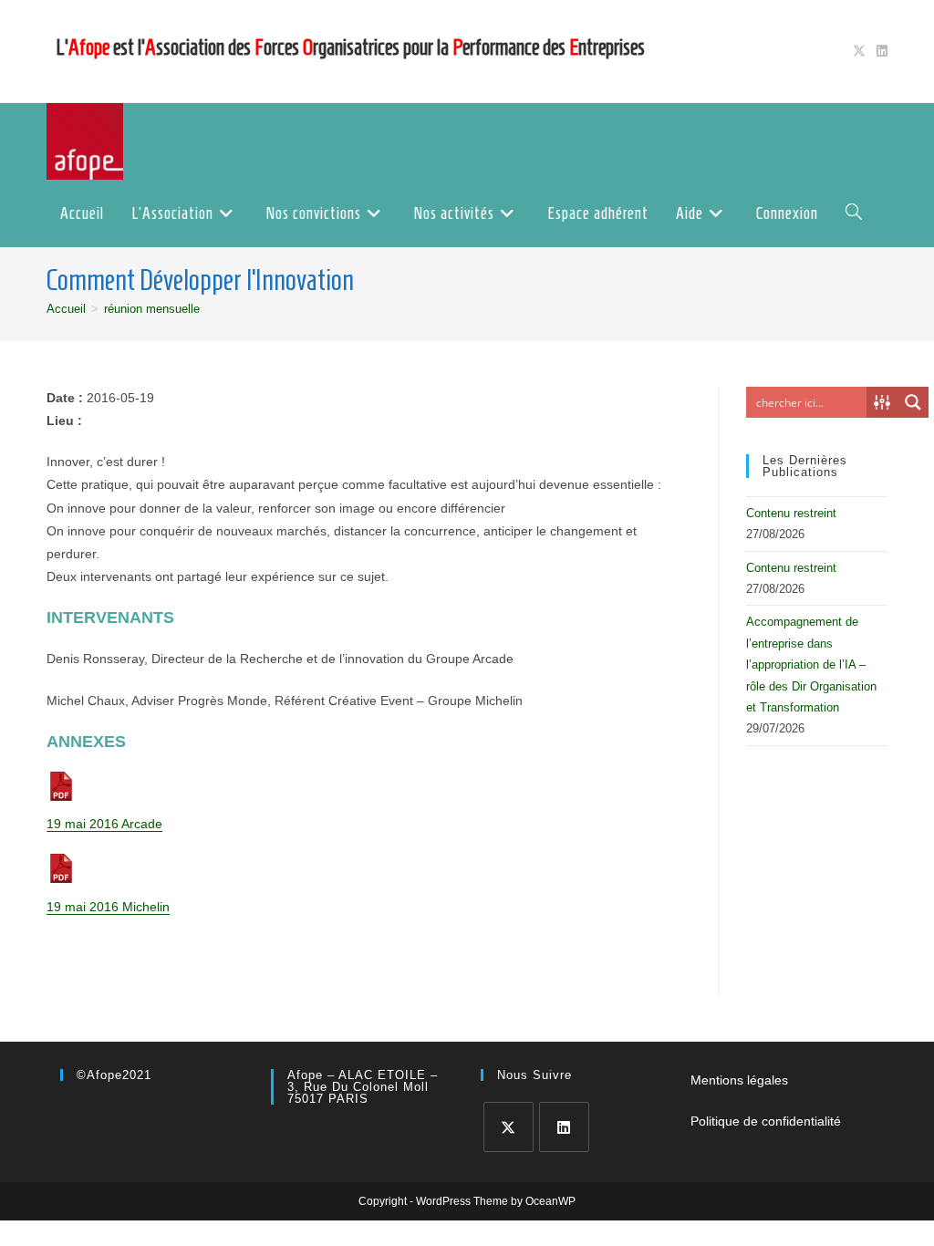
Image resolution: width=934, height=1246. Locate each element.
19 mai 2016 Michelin (108, 906)
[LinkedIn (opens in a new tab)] (879, 51)
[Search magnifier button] (913, 402)
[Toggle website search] (854, 213)
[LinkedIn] (564, 1127)
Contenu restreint (791, 513)
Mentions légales (739, 1080)
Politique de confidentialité (765, 1121)
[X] (508, 1127)
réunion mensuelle (152, 309)
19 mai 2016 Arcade (104, 823)
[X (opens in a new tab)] (859, 51)
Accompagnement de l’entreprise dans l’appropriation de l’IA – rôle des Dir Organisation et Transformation (811, 664)
